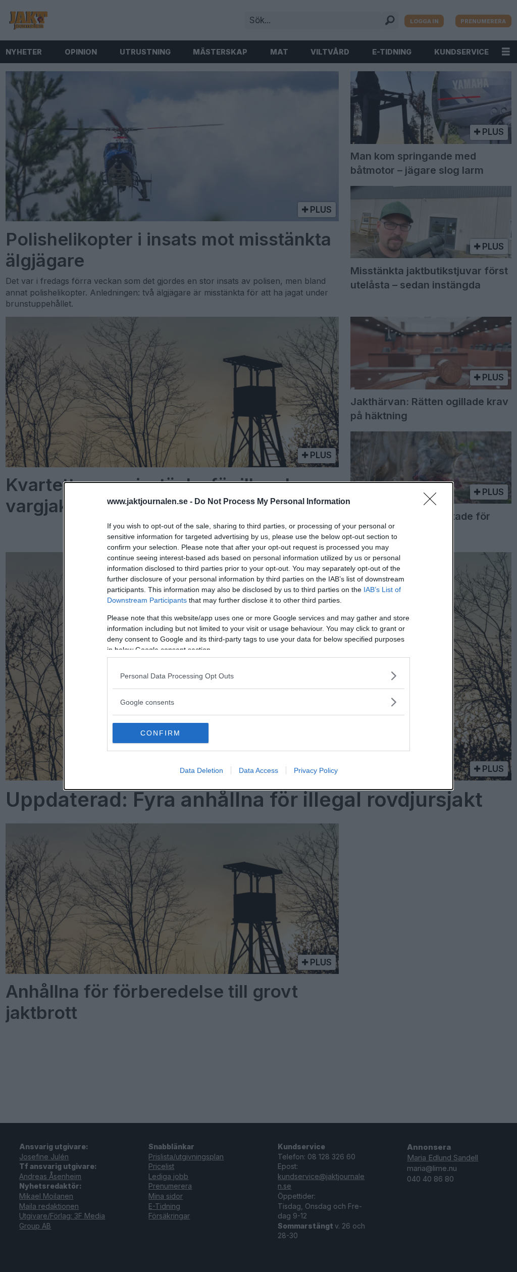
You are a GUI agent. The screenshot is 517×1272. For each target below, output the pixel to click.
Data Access (258, 770)
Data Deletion (201, 770)
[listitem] (258, 675)
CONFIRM (160, 733)
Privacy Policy (316, 770)
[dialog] (258, 636)
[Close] (433, 502)
